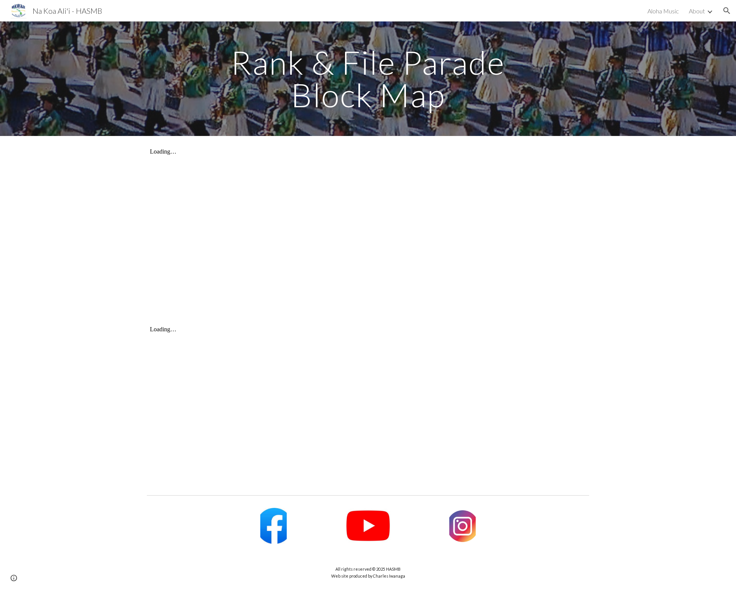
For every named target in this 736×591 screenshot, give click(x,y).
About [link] (697, 11)
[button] (727, 11)
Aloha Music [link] (663, 11)
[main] (368, 79)
